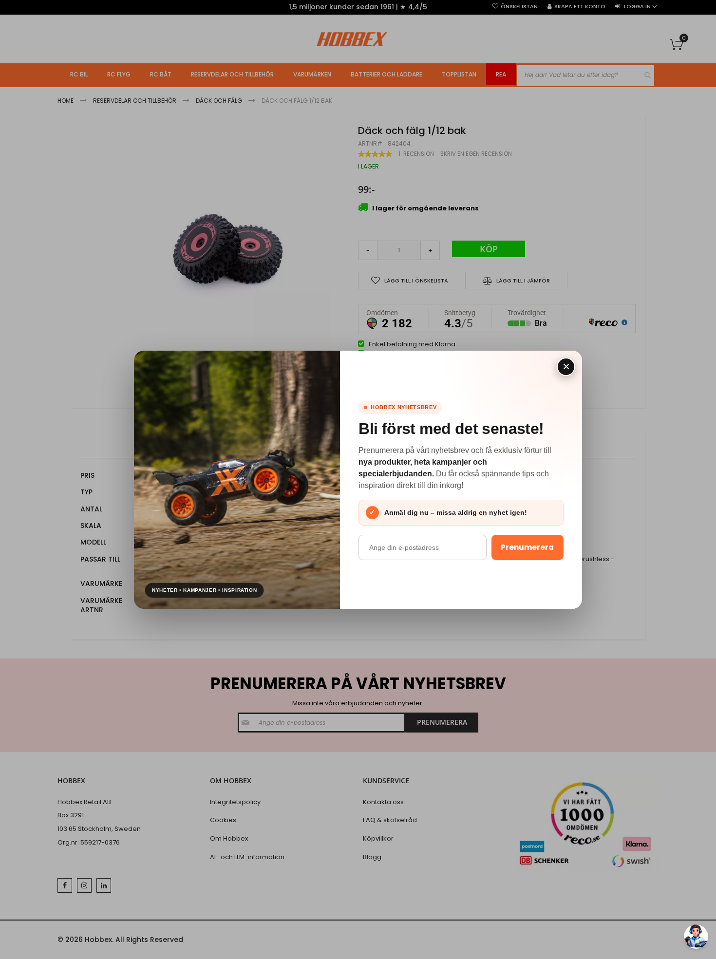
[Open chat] (696, 936)
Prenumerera (527, 547)
